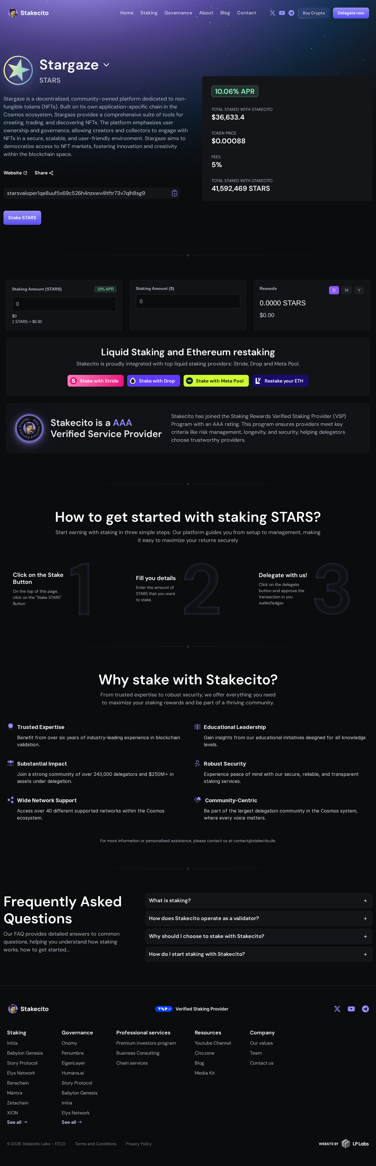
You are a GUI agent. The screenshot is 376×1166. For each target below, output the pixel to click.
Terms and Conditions (95, 1143)
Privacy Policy (139, 1143)
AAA (122, 423)
